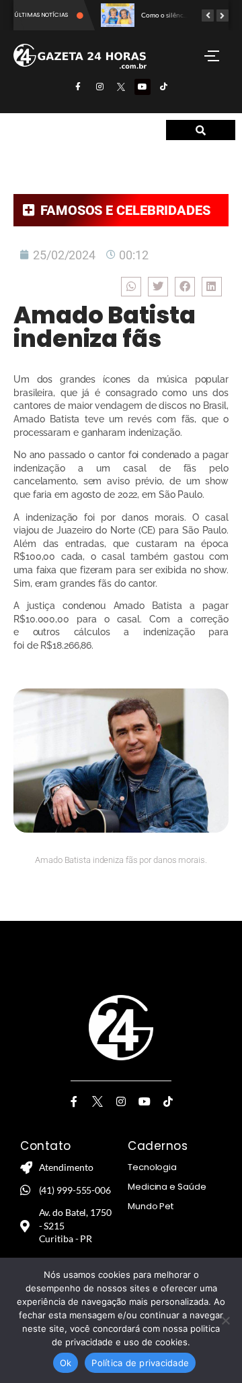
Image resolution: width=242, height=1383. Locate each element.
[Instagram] (99, 87)
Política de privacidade (140, 1362)
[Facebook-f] (78, 87)
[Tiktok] (164, 87)
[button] (131, 286)
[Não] (225, 1320)
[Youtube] (142, 87)
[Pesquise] (200, 130)
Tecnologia (152, 1167)
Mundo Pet (150, 1206)
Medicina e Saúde (167, 1186)
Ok (66, 1362)
